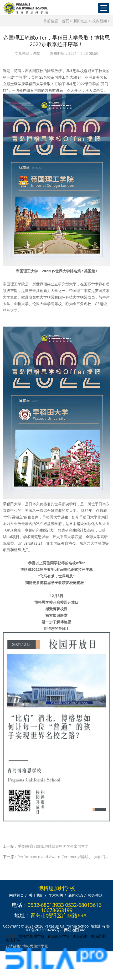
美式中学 (13, 939)
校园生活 (95, 895)
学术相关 (56, 895)
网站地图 (71, 929)
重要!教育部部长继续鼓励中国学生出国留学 (53, 846)
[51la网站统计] (56, 967)
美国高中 (98, 936)
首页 (65, 20)
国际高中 (80, 936)
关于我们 (36, 895)
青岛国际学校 (59, 936)
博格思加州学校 (31, 936)
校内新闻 (99, 20)
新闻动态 (80, 20)
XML (83, 929)
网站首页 (16, 895)
